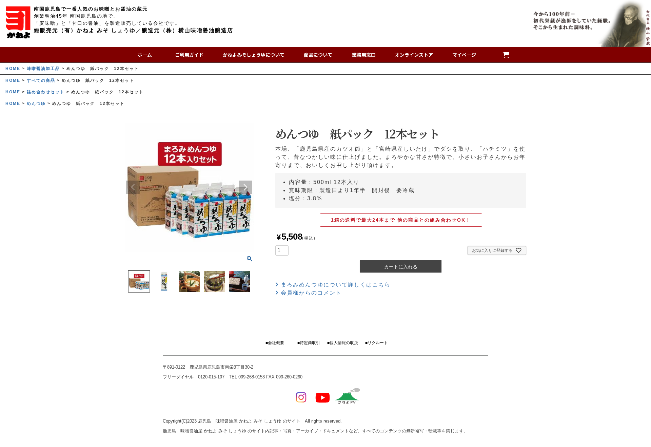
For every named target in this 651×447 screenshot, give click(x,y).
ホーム (145, 54)
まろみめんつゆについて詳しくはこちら (335, 284)
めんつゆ (36, 103)
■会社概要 (274, 342)
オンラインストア (414, 54)
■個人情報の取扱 (342, 342)
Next (245, 187)
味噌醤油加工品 (43, 68)
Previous (133, 187)
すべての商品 (41, 80)
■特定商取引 (308, 342)
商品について (318, 54)
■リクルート (376, 342)
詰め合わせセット (46, 92)
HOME (12, 68)
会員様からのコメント (310, 293)
